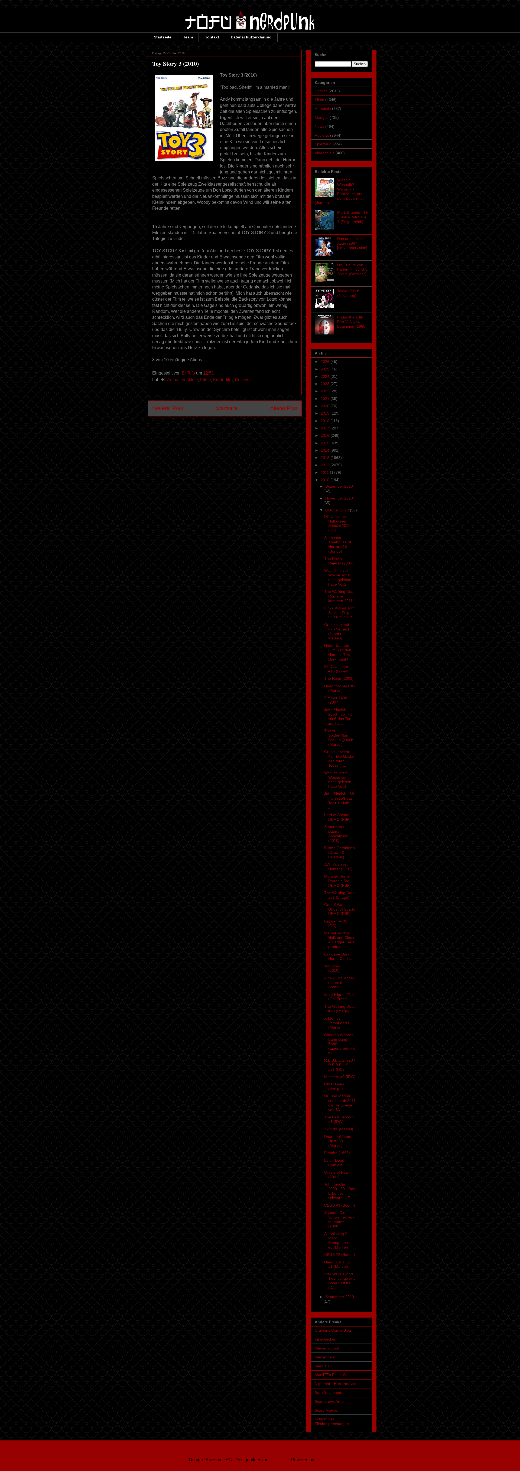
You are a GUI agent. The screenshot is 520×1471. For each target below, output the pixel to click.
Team (188, 37)
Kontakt (211, 37)
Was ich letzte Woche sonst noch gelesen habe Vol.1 (337, 780)
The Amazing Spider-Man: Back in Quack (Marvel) (338, 737)
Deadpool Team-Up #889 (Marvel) (338, 1141)
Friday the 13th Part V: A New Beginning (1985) (352, 322)
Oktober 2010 (337, 510)
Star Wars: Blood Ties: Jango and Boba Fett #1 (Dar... (340, 1281)
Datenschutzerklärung (251, 37)
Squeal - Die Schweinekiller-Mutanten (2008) (339, 1219)
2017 (325, 428)
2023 (325, 384)
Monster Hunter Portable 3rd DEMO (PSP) (337, 881)
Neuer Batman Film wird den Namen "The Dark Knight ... (338, 652)
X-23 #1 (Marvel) (338, 1129)
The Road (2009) (339, 678)
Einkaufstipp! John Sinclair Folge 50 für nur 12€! (340, 612)
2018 (325, 421)
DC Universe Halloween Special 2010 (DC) (337, 523)
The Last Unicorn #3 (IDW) (339, 1119)
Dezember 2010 (339, 486)
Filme (205, 379)
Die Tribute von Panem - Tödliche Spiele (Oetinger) (352, 269)
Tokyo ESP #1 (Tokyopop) (349, 293)
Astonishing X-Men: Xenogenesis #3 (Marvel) (337, 1240)
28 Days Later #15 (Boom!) (337, 668)
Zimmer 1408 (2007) (335, 700)
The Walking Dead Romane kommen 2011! (340, 596)
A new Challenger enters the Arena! (339, 982)
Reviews (243, 379)
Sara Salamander (330, 1392)
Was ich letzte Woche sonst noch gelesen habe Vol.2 (337, 577)
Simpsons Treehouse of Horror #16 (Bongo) (337, 544)
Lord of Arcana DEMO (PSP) (337, 817)
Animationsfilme (182, 379)
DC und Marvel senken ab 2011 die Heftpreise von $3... (340, 1103)
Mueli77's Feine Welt (332, 1375)
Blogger (322, 1459)
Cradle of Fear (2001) (336, 1174)
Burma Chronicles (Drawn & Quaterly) (339, 852)
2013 (325, 457)
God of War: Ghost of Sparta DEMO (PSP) (339, 909)
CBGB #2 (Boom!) (339, 1254)
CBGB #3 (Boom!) (339, 1205)
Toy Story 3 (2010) (333, 968)
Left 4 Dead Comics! (334, 1162)
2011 (325, 472)
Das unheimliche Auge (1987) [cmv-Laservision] (352, 243)
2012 (325, 465)
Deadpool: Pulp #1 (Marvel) (337, 1264)
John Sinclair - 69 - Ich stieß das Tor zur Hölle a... (339, 800)
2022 (325, 391)
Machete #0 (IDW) (340, 1077)
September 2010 (339, 1297)
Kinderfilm (223, 379)
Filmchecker (325, 1339)
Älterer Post (283, 408)
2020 (325, 406)
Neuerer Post (167, 408)
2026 (325, 361)
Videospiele (324, 153)
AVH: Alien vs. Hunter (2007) (338, 866)
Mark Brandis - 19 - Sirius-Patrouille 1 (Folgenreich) (352, 217)
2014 (325, 450)
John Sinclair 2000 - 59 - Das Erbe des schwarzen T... (339, 1191)
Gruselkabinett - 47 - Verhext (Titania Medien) (338, 631)
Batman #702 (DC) (335, 923)
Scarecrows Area (329, 1401)
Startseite (162, 37)
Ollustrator (279, 1459)
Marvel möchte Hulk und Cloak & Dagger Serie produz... (339, 940)
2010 (325, 480)
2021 (325, 398)
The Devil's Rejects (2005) (338, 560)
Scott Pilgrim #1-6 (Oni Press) (339, 996)
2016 (325, 435)
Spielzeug (323, 144)
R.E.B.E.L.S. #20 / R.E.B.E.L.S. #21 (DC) (339, 1065)
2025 (325, 369)
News (319, 126)
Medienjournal (327, 1348)
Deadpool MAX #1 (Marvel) (339, 688)
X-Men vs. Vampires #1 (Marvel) (337, 1023)
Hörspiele (323, 108)
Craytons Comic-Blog (333, 1330)
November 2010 (339, 498)
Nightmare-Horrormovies (336, 1383)
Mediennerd (325, 1357)
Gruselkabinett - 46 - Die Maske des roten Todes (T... (339, 758)
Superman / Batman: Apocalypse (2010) (336, 833)
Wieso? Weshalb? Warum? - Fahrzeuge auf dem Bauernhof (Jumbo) (339, 191)
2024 (325, 376)
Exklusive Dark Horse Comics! (338, 956)
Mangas (322, 117)
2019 (325, 413)
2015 (325, 443)
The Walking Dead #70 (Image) (340, 1008)
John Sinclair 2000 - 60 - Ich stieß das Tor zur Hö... (338, 716)
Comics (321, 91)
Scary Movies (326, 1410)
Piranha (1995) (337, 1153)
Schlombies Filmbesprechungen (332, 1421)
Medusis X (324, 1366)
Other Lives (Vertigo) (334, 1086)
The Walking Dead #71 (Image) (340, 895)
